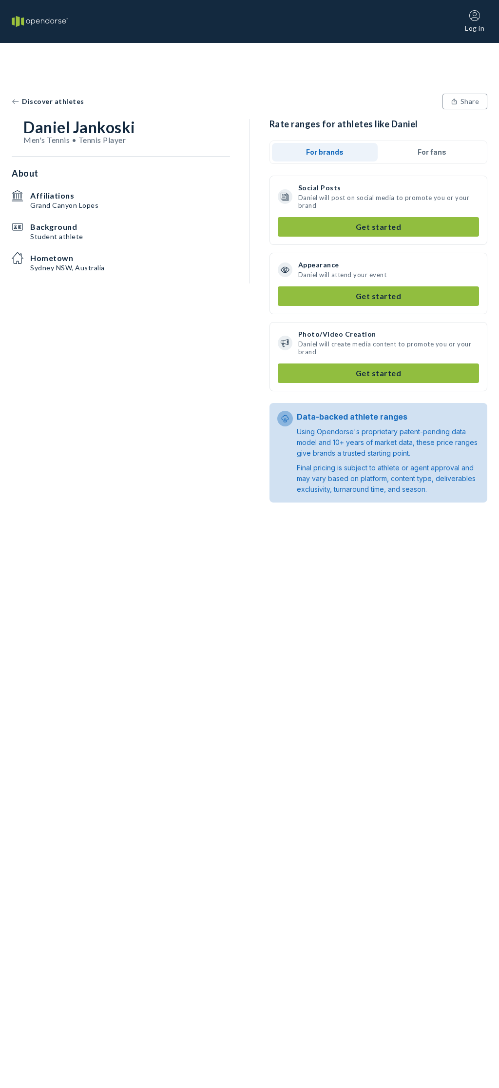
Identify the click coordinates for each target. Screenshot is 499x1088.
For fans (432, 152)
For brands (325, 152)
